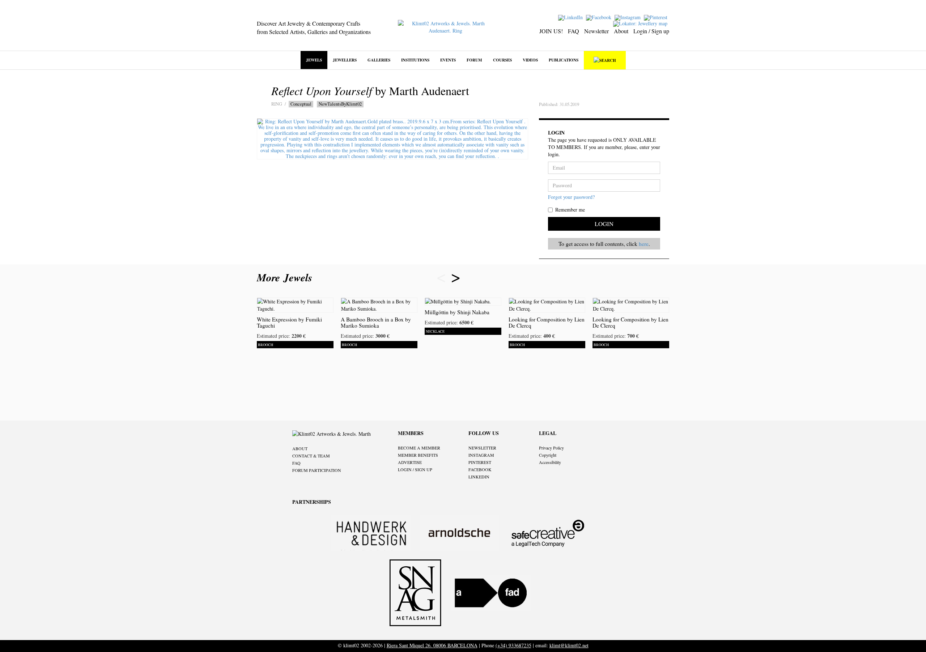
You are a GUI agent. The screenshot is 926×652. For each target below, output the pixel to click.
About (621, 31)
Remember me (570, 209)
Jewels (314, 60)
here (644, 243)
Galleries (379, 60)
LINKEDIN (478, 477)
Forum (474, 60)
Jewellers (345, 60)
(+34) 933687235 (513, 645)
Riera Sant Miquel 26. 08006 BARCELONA (432, 645)
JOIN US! (551, 31)
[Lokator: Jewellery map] (641, 23)
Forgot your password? (571, 196)
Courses (502, 60)
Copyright (547, 455)
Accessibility (550, 462)
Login (604, 224)
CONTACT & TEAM (311, 456)
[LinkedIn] (571, 16)
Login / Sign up (651, 31)
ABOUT (299, 448)
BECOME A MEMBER (419, 448)
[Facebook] (599, 16)
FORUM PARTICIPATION (316, 470)
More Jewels (286, 277)
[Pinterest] (656, 16)
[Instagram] (628, 16)
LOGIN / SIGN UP (415, 469)
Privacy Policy (551, 448)
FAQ (573, 31)
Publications (563, 60)
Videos (530, 60)
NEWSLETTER (482, 448)
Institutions (415, 60)
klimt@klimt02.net (569, 645)
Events (448, 60)
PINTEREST (479, 462)
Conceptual (300, 104)
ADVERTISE (410, 462)
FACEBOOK (480, 469)
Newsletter (596, 31)
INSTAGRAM (481, 455)
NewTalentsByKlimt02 (340, 104)
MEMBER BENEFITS (418, 455)
